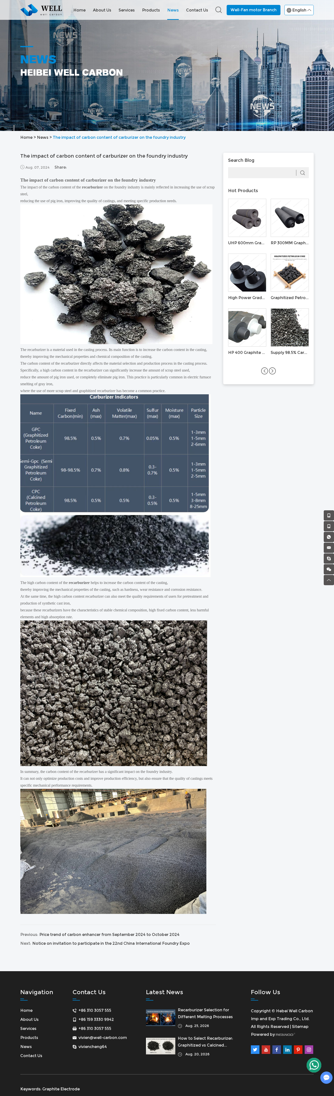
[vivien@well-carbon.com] (329, 548)
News (173, 10)
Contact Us (197, 10)
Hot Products (243, 190)
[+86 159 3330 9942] (329, 515)
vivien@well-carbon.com (102, 1037)
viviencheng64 (92, 1046)
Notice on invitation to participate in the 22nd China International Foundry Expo (111, 943)
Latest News (164, 992)
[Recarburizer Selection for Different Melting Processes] (160, 1017)
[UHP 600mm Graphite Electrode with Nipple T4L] (247, 218)
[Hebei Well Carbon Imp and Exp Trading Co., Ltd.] (41, 10)
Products (151, 10)
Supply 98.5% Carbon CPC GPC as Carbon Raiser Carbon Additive (290, 352)
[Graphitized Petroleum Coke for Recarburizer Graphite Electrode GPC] (290, 272)
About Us (102, 10)
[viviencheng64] (329, 558)
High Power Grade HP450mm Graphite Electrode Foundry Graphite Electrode (247, 297)
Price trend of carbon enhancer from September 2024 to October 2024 (109, 934)
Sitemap (300, 1026)
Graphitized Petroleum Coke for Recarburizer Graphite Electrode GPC (290, 297)
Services (127, 10)
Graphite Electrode (61, 1089)
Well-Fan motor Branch (254, 10)
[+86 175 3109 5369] (329, 526)
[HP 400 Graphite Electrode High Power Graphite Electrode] (247, 327)
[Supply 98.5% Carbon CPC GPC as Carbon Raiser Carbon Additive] (290, 327)
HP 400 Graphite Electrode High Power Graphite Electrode (247, 352)
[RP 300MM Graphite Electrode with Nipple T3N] (290, 218)
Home (79, 10)
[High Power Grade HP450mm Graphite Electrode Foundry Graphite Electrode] (247, 272)
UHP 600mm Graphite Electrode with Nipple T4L (247, 243)
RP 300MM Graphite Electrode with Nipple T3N (290, 243)
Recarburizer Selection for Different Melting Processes (205, 1013)
